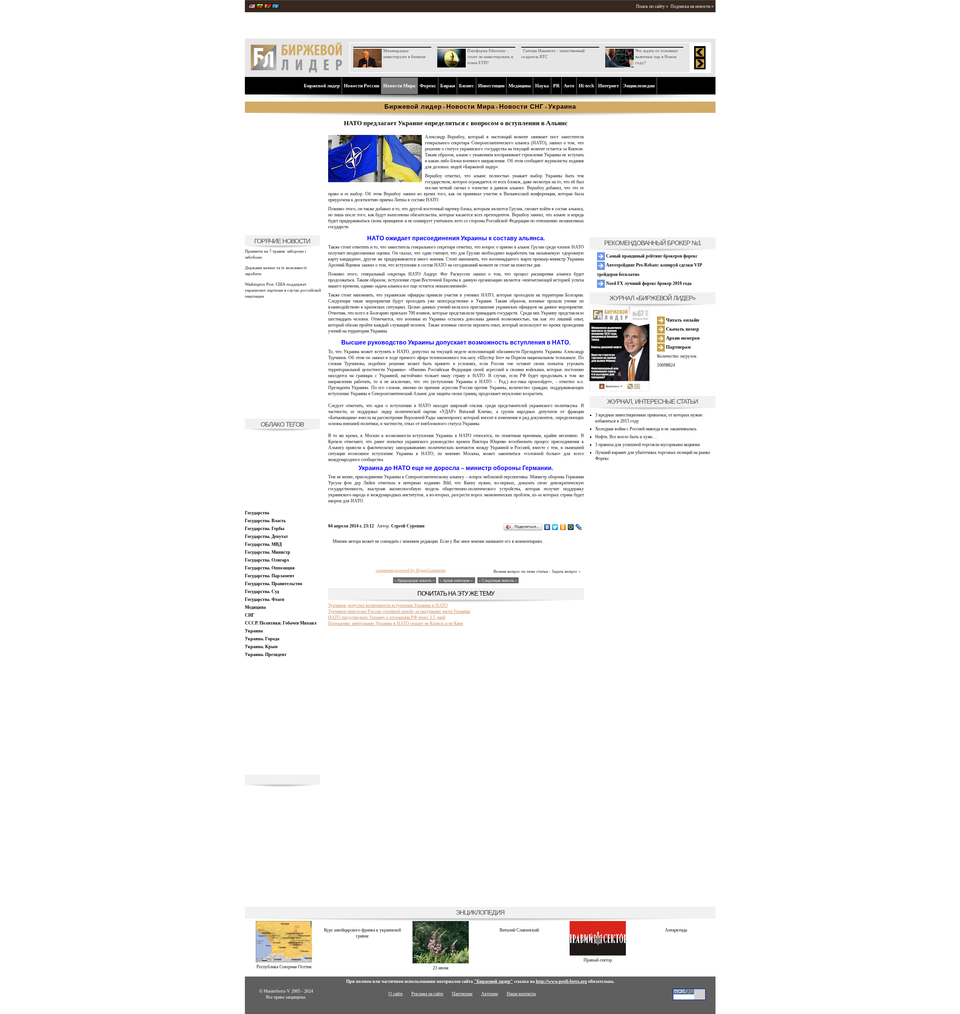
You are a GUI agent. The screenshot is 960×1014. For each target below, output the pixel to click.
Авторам (489, 993)
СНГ (250, 615)
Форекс (428, 85)
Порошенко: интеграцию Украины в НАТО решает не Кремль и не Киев (395, 623)
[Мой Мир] (571, 527)
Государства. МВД (263, 544)
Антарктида (676, 930)
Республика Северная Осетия (284, 966)
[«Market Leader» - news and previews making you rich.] (252, 6)
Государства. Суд (262, 591)
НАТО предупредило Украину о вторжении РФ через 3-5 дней (386, 617)
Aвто (569, 85)
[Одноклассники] (563, 527)
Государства (257, 512)
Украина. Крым (261, 646)
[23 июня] (440, 962)
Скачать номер (682, 329)
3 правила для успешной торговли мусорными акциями (647, 444)
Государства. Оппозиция (270, 568)
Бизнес (466, 85)
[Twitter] (555, 527)
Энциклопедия (639, 85)
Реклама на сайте (427, 993)
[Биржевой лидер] (296, 71)
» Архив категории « (457, 580)
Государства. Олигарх (267, 560)
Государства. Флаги (264, 599)
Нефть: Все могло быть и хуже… (626, 436)
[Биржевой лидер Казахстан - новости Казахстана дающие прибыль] (275, 6)
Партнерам (678, 347)
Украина (254, 631)
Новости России (361, 85)
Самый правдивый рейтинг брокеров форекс (651, 256)
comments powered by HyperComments (411, 570)
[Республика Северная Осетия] (284, 960)
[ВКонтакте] (547, 527)
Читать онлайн (682, 320)
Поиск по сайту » (652, 6)
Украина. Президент (265, 654)
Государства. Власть (265, 520)
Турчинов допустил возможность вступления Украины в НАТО (388, 605)
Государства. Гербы (264, 528)
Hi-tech (586, 85)
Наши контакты (521, 993)
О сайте (395, 993)
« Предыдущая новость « (414, 580)
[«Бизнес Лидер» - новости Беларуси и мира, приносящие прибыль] (267, 6)
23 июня (440, 968)
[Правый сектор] (598, 954)
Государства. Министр (267, 552)
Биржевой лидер (322, 85)
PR (556, 85)
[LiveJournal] (579, 527)
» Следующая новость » (498, 580)
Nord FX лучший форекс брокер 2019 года (648, 283)
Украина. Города (262, 638)
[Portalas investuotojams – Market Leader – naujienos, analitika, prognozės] (259, 6)
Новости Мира (399, 85)
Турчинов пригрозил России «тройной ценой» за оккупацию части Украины (399, 611)
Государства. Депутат (266, 536)
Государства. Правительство (273, 583)
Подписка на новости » (692, 6)
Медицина (519, 85)
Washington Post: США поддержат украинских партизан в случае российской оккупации (283, 290)
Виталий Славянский (519, 930)
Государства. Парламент (269, 575)
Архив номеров (682, 338)
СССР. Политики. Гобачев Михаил (280, 623)
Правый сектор (598, 960)
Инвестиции (491, 85)
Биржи (447, 85)
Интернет (608, 85)
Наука (542, 85)
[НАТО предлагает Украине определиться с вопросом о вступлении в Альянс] (375, 180)
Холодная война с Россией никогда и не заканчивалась (645, 428)
